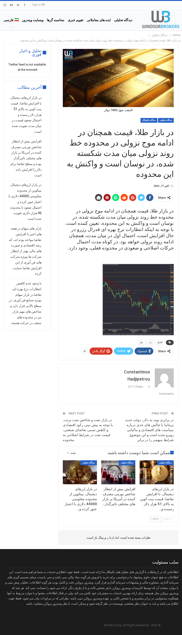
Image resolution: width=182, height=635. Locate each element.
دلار (150, 342)
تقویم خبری (75, 20)
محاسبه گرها (55, 20)
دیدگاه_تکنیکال (149, 120)
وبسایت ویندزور (33, 20)
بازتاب (110, 537)
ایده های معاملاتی (99, 20)
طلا (141, 342)
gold (160, 342)
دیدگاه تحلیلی (123, 20)
